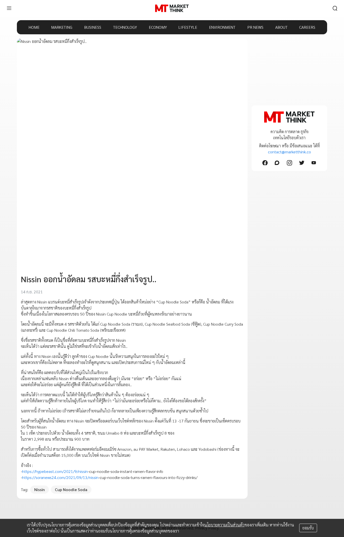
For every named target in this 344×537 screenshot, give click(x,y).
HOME (34, 27)
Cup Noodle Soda (71, 489)
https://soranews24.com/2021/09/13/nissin (60, 477)
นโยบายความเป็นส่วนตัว (224, 524)
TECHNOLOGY (125, 27)
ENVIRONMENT (222, 27)
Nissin (39, 489)
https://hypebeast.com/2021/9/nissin (55, 471)
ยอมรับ (308, 527)
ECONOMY (158, 27)
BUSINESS (92, 27)
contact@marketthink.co (289, 151)
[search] (335, 8)
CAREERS (307, 27)
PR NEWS (255, 27)
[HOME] (172, 8)
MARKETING (61, 27)
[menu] (9, 8)
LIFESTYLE (188, 27)
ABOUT (281, 27)
